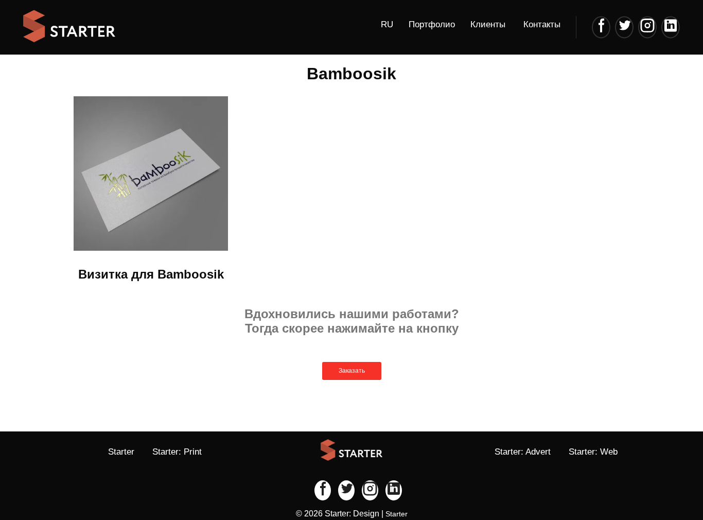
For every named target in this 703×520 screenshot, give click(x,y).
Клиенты (487, 24)
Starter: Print (177, 452)
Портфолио (432, 24)
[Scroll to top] (662, 479)
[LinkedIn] (670, 27)
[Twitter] (624, 27)
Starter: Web (593, 452)
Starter (121, 452)
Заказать (352, 370)
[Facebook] (601, 27)
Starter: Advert (523, 452)
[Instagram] (647, 27)
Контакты (541, 24)
